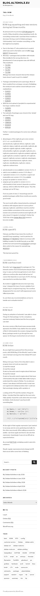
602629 (8, 125)
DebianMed (8, 553)
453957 (8, 120)
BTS (16, 538)
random (13, 575)
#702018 (25, 244)
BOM (11, 538)
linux (33, 564)
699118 (8, 127)
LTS (11, 567)
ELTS (5, 556)
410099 (8, 96)
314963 (8, 94)
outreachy (7, 571)
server (32, 575)
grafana (6, 564)
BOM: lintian (8, 345)
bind (5, 538)
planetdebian (26, 571)
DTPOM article (27, 32)
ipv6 (21, 564)
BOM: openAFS (9, 229)
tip (26, 578)
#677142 (13, 442)
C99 (13, 284)
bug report (17, 267)
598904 (8, 122)
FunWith (16, 560)
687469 (8, 110)
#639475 (15, 239)
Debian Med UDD (19, 217)
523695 (8, 108)
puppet (6, 575)
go (31, 560)
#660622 (6, 239)
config (23, 538)
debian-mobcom (9, 549)
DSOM (24, 553)
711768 (7, 72)
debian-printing (22, 549)
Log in (5, 515)
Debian (20, 542)
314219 (7, 91)
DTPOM (32, 553)
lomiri (5, 567)
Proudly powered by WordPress (13, 591)
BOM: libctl (7, 310)
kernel (28, 564)
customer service (10, 542)
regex (21, 575)
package (16, 571)
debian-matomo (18, 546)
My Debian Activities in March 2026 (14, 490)
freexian (30, 556)
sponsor (6, 578)
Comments (8, 522)
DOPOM (17, 553)
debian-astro (29, 542)
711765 (7, 65)
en (17, 556)
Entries (7, 518)
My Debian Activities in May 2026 (14, 482)
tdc (22, 578)
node (16, 567)
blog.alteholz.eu (16, 2)
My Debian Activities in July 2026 (14, 474)
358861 (8, 118)
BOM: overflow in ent (12, 263)
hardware (15, 564)
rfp (26, 575)
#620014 (6, 248)
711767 (7, 70)
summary (15, 578)
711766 (7, 67)
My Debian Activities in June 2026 (14, 478)
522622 (8, 98)
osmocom (24, 567)
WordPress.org (8, 526)
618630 (8, 101)
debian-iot (7, 546)
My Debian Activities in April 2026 (14, 486)
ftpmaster (7, 560)
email (11, 556)
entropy (22, 556)
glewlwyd (24, 560)
